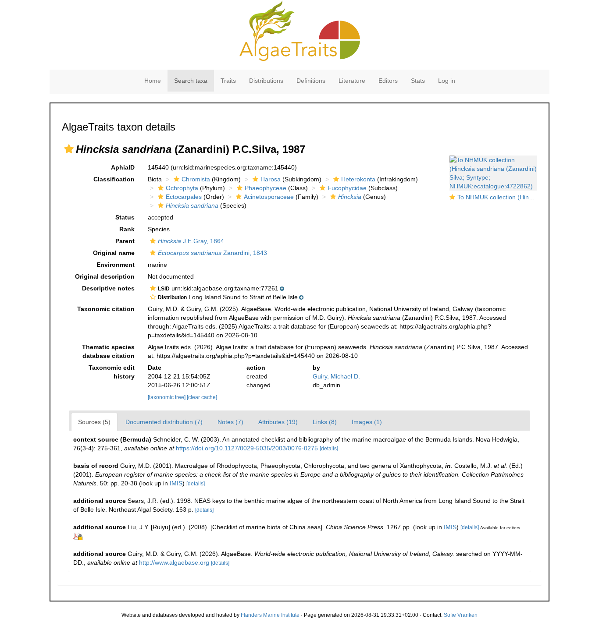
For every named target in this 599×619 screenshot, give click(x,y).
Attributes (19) (278, 421)
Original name (114, 252)
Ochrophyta (182, 187)
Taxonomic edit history (112, 372)
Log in (446, 80)
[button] (69, 149)
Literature (352, 80)
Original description (105, 276)
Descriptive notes (108, 288)
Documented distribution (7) (164, 421)
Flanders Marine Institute (270, 615)
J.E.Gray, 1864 (191, 240)
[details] (329, 449)
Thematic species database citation (108, 351)
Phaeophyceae (265, 187)
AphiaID (123, 167)
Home (152, 80)
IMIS (176, 483)
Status (125, 217)
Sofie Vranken (461, 615)
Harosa (270, 179)
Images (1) (367, 421)
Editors (388, 80)
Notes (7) (230, 421)
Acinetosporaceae (269, 196)
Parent (125, 240)
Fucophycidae (347, 187)
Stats (418, 80)
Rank (127, 229)
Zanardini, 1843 (212, 252)
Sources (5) (94, 421)
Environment (115, 264)
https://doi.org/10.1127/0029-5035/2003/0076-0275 (247, 448)
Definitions (310, 80)
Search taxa (190, 80)
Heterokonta (358, 179)
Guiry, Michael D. (336, 376)
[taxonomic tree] (167, 397)
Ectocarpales (184, 196)
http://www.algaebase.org (174, 562)
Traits (228, 80)
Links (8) (325, 421)
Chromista (196, 179)
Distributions (266, 80)
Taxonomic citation (106, 308)
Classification (114, 179)
